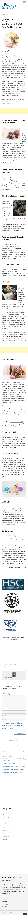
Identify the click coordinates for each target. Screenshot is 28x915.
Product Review (7, 836)
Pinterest (21, 522)
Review (5, 839)
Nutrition (5, 833)
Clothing (5, 815)
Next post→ (18, 740)
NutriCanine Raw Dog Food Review (12, 772)
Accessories (6, 812)
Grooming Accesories (9, 827)
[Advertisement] (14, 791)
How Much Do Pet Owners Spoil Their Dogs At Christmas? (14, 759)
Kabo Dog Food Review (9, 763)
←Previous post (11, 740)
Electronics (6, 821)
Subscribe (5, 637)
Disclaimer (5, 906)
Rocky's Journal (11, 664)
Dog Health (6, 818)
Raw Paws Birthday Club (16, 422)
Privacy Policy (5, 904)
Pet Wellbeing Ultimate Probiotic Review (13, 766)
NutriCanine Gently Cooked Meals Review (14, 769)
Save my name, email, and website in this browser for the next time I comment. (12, 725)
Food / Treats (6, 824)
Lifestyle (5, 666)
